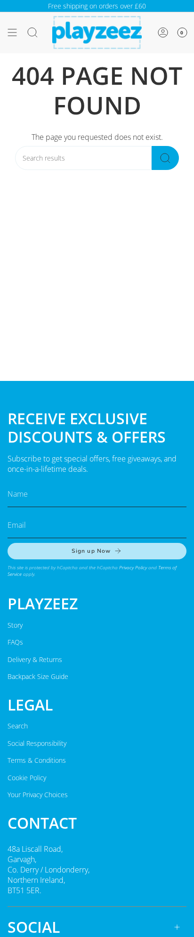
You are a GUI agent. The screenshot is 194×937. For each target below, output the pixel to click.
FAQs (15, 642)
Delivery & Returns (35, 659)
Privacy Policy (133, 567)
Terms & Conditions (37, 760)
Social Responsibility (37, 743)
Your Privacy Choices (38, 794)
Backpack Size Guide (38, 676)
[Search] (165, 158)
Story (15, 625)
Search (18, 725)
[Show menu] (12, 32)
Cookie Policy (27, 777)
